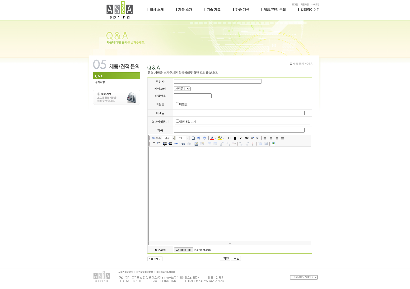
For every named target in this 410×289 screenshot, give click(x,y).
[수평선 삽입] (176, 143)
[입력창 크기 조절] (230, 243)
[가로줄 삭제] (234, 143)
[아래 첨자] (258, 138)
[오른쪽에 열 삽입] (247, 143)
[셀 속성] (209, 143)
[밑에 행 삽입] (228, 143)
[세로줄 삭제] (252, 143)
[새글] (193, 138)
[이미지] (273, 143)
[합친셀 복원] (265, 143)
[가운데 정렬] (271, 138)
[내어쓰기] (164, 143)
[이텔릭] (240, 138)
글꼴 (167, 138)
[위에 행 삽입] (222, 143)
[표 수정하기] (202, 143)
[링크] (183, 143)
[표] (196, 143)
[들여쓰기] (170, 143)
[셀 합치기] (260, 143)
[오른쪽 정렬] (276, 138)
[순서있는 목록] (153, 143)
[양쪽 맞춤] (282, 138)
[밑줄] (235, 138)
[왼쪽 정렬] (265, 138)
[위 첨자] (252, 138)
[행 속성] (215, 143)
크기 (180, 138)
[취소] (199, 138)
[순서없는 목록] (159, 143)
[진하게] (229, 138)
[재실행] (204, 138)
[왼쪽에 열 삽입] (241, 143)
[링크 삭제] (189, 143)
